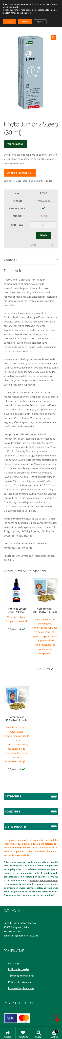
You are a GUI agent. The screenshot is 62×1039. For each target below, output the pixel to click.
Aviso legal (14, 963)
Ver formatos (15, 143)
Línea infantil (23, 180)
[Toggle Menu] (54, 796)
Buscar (38, 1036)
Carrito (54, 1034)
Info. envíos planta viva (21, 988)
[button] (53, 37)
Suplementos (38, 180)
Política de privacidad (20, 982)
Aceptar (9, 21)
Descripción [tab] (10, 259)
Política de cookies (18, 969)
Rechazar (25, 21)
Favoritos (23, 1036)
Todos (49, 180)
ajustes (27, 12)
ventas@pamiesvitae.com (44, 880)
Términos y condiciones (21, 975)
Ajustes (40, 21)
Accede (7, 1036)
